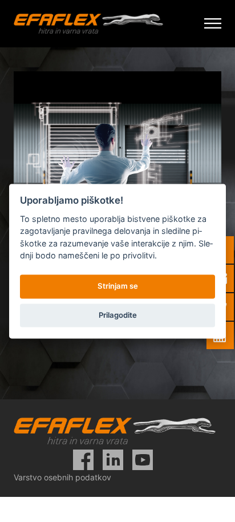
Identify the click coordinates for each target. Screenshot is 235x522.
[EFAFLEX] (88, 24)
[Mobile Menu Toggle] (212, 24)
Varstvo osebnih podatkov (62, 477)
